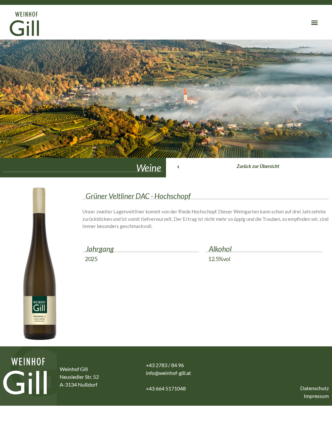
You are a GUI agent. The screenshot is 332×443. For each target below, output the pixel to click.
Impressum (316, 396)
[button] (314, 22)
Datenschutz (314, 388)
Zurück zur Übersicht (258, 166)
